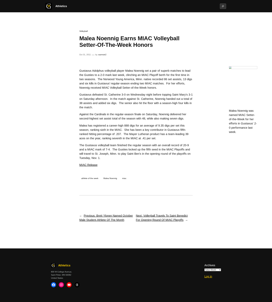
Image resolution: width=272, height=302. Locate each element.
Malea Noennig (110, 178)
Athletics (61, 6)
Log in (208, 276)
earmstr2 (102, 54)
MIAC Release (88, 164)
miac (124, 178)
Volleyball (83, 31)
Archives (209, 265)
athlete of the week (89, 178)
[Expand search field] (223, 6)
